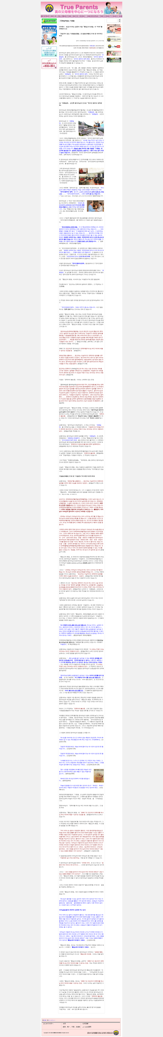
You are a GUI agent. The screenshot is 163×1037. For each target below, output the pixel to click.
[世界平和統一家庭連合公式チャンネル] (114, 48)
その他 (117, 16)
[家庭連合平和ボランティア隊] (114, 55)
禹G (72, 16)
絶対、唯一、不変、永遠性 (71, 1027)
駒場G (86, 16)
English (111, 16)
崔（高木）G (78, 16)
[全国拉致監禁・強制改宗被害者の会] (114, 62)
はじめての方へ (48, 1023)
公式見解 (85, 1023)
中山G (67, 16)
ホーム (44, 16)
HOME (44, 1020)
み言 (50, 16)
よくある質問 (87, 1027)
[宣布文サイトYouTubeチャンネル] (114, 33)
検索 (119, 20)
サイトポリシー (51, 1020)
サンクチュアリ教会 (95, 16)
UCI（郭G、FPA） (58, 16)
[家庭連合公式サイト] (114, 41)
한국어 (105, 16)
